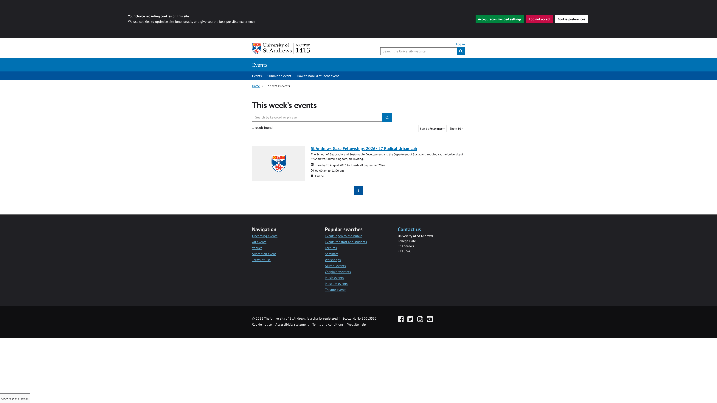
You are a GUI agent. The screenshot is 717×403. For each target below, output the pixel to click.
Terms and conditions (328, 324)
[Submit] (387, 117)
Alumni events (335, 266)
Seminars (331, 254)
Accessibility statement (292, 324)
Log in (460, 44)
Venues (257, 248)
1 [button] (358, 190)
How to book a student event (318, 76)
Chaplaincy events (338, 272)
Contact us (409, 229)
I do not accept (539, 19)
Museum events (336, 284)
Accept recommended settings (500, 19)
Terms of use (261, 260)
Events (259, 64)
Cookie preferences (571, 19)
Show (455, 128)
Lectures (331, 248)
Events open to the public (343, 236)
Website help (356, 324)
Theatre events (335, 290)
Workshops (333, 260)
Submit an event (279, 76)
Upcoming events (264, 236)
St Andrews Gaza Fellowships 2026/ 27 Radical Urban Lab (364, 148)
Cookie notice (262, 324)
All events (259, 242)
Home (256, 86)
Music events (334, 278)
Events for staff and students (346, 242)
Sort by (431, 128)
